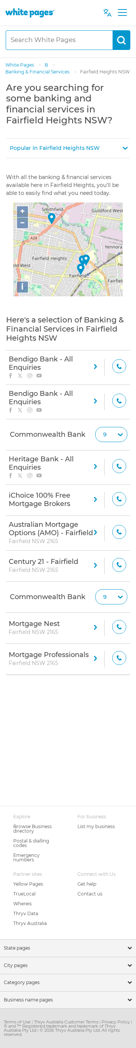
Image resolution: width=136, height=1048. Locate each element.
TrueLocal (24, 894)
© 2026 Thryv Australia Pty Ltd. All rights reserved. (62, 1032)
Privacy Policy (116, 1022)
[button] (68, 148)
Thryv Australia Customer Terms (66, 1022)
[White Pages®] (29, 12)
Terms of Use (18, 1022)
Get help (86, 884)
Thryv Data (25, 913)
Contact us (89, 894)
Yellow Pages (28, 884)
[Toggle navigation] (122, 13)
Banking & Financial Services (38, 72)
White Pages (20, 65)
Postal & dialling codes (31, 843)
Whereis (22, 903)
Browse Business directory (32, 829)
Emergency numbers (26, 857)
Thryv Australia (30, 923)
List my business (96, 826)
